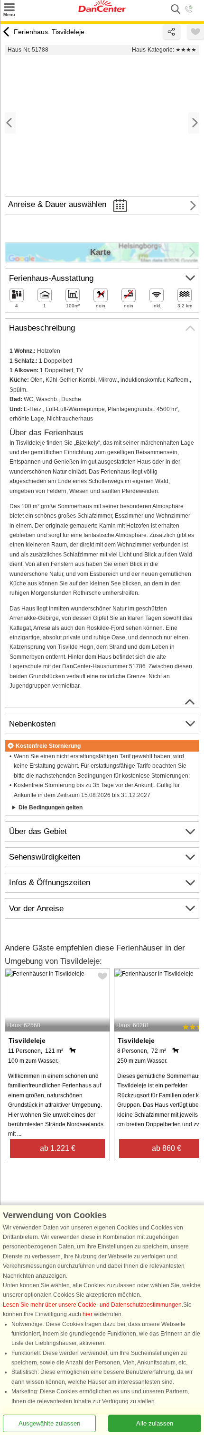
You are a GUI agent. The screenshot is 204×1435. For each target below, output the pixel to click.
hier (88, 1314)
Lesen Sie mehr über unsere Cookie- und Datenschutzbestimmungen (92, 1304)
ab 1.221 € (57, 1148)
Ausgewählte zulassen (49, 1423)
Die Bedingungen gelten (51, 807)
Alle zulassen (154, 1423)
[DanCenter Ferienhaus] (102, 10)
